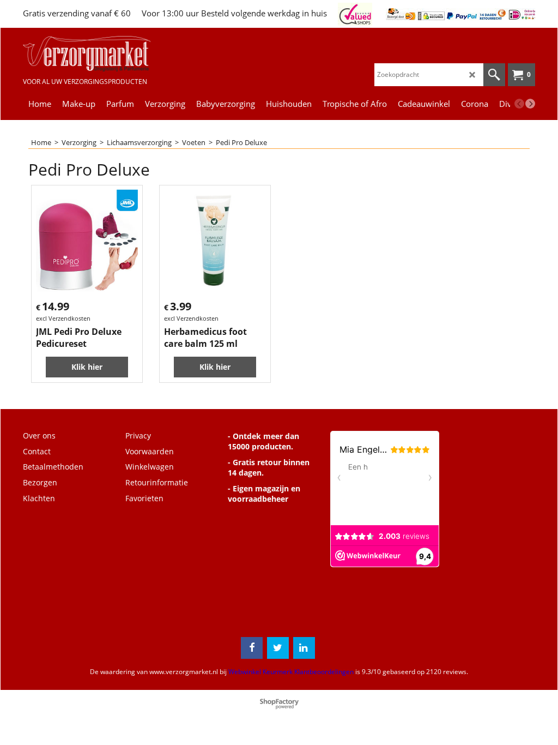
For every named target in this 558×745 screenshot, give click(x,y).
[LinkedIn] (304, 648)
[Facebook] (252, 648)
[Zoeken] (494, 74)
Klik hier (86, 367)
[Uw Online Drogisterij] (87, 53)
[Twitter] (278, 648)
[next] (530, 104)
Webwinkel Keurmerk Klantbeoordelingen (291, 671)
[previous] (519, 104)
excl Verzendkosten (63, 318)
